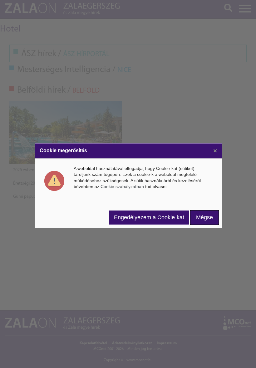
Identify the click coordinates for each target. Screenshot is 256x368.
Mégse (204, 217)
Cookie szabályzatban (122, 186)
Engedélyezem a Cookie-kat (149, 217)
